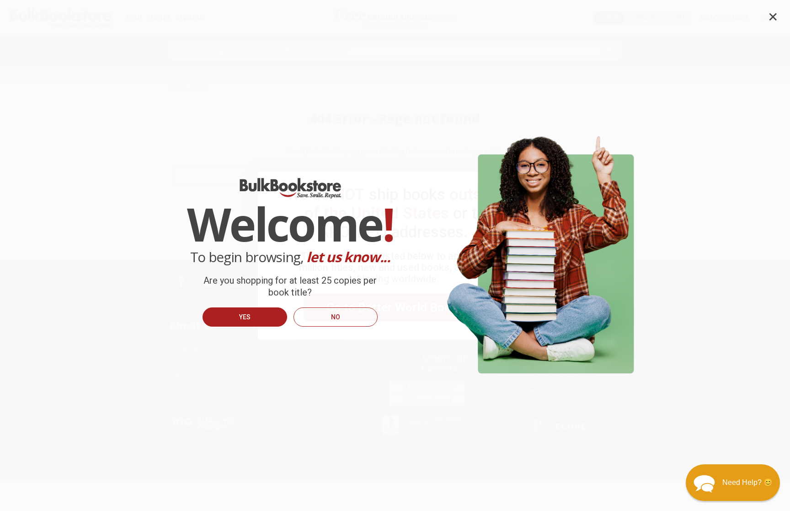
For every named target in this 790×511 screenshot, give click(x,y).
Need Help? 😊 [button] (747, 482)
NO (335, 317)
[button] (733, 482)
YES (245, 317)
